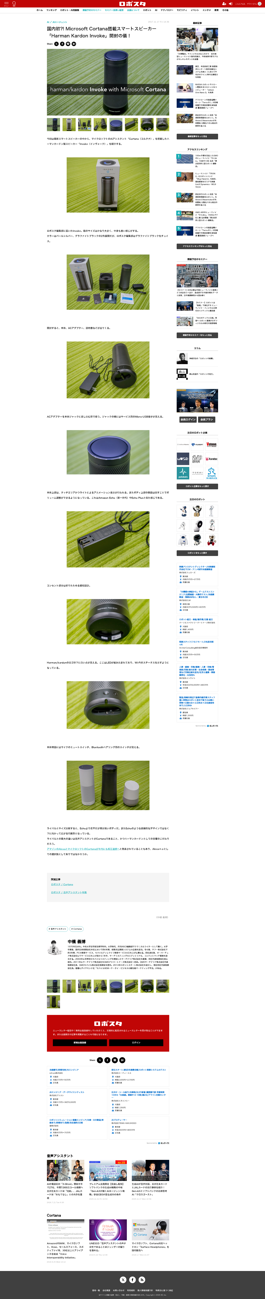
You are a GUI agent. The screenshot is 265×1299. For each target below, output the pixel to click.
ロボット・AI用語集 (69, 10)
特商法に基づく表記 (164, 1290)
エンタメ (207, 10)
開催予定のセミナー (92, 10)
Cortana (77, 929)
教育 (216, 10)
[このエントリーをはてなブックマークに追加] (74, 44)
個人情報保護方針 (145, 1290)
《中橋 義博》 (162, 917)
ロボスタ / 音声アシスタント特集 (69, 892)
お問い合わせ (118, 1290)
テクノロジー (167, 10)
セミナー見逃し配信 (114, 10)
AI (156, 10)
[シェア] (62, 44)
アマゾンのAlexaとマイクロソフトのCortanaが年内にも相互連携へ (83, 849)
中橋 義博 (77, 941)
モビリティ (182, 10)
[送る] (68, 44)
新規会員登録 (80, 1043)
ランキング (51, 10)
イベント (195, 10)
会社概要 (106, 1290)
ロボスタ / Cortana (62, 884)
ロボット (147, 10)
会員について (133, 10)
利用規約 (131, 1290)
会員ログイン (188, 419)
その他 (225, 10)
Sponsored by (152, 1143)
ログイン (136, 1043)
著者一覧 (96, 1290)
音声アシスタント (58, 929)
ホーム (40, 10)
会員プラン (207, 419)
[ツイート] (56, 44)
